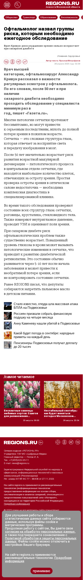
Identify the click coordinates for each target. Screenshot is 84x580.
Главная (62, 56)
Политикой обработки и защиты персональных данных (40, 539)
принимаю (41, 571)
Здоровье (74, 56)
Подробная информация (17, 503)
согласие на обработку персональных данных (40, 532)
